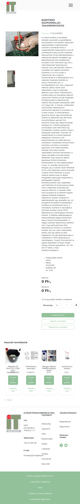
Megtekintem (13, 390)
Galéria (44, 444)
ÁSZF (40, 488)
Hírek (44, 434)
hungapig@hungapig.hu (34, 455)
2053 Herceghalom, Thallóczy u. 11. (30, 428)
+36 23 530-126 (30, 443)
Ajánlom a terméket (58, 321)
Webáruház (46, 424)
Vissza (9, 400)
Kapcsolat (46, 464)
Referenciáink (47, 439)
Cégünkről (46, 429)
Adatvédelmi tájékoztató (40, 499)
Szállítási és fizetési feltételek (40, 493)
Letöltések (46, 449)
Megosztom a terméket (58, 327)
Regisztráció (65, 427)
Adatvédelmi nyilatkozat (40, 482)
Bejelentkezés (65, 422)
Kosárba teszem (58, 315)
